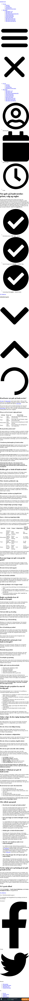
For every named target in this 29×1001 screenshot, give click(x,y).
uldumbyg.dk (3, 1)
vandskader (6, 848)
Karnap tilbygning (9, 17)
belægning (8, 852)
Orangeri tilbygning (9, 16)
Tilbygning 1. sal (9, 11)
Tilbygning (5, 10)
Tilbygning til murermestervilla (11, 13)
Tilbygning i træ (8, 12)
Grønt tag (7, 5)
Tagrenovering (8, 7)
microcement (2, 408)
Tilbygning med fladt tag (10, 21)
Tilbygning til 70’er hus (10, 18)
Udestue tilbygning (9, 15)
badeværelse (8, 401)
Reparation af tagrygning (10, 8)
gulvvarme (18, 403)
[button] (14, 52)
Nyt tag (4, 4)
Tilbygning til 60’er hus (10, 19)
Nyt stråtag (7, 6)
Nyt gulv (2, 401)
